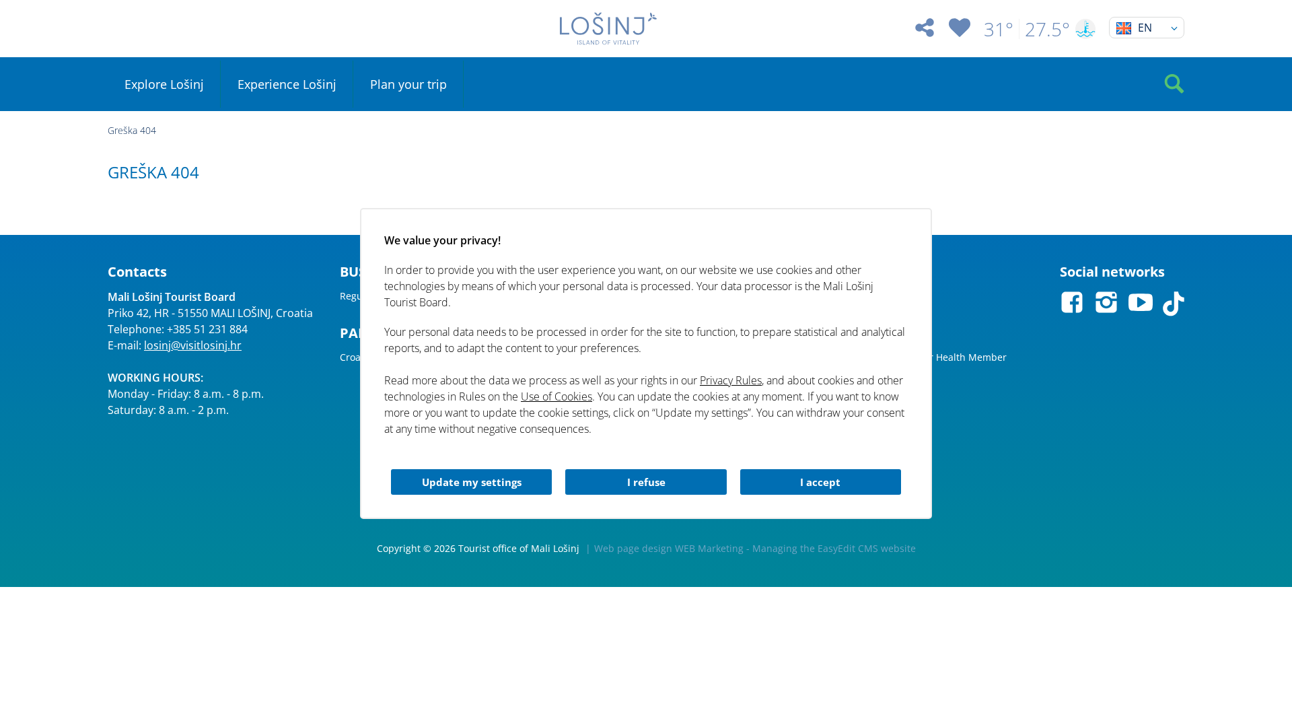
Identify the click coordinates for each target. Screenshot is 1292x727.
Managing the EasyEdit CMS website (834, 548)
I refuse (646, 482)
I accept (820, 482)
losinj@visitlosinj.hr (193, 345)
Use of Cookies (556, 396)
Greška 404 (132, 130)
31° (998, 29)
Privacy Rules (731, 380)
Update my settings (472, 482)
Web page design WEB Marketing (669, 548)
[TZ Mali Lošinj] (608, 28)
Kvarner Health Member (952, 357)
